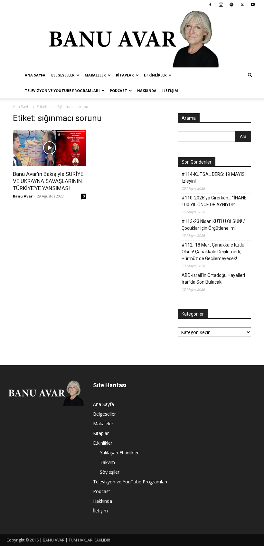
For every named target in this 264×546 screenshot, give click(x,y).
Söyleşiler (109, 472)
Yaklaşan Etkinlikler (119, 453)
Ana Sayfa (35, 75)
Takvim (107, 462)
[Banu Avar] (132, 38)
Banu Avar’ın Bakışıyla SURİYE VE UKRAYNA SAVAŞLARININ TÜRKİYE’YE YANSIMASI (48, 181)
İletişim (170, 90)
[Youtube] (253, 4)
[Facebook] (210, 4)
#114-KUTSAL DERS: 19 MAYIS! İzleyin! (214, 178)
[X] (242, 4)
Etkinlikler (155, 75)
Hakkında (146, 90)
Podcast (118, 90)
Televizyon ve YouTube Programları (62, 90)
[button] (250, 75)
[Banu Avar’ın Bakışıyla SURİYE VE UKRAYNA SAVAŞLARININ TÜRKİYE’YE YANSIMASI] (49, 148)
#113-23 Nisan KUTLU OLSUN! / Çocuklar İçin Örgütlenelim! (213, 225)
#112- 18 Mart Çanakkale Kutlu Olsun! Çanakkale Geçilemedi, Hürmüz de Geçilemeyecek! (213, 251)
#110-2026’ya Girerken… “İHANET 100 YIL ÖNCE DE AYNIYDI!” (216, 201)
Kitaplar (125, 75)
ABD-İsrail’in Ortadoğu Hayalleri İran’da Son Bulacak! (213, 279)
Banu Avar (23, 196)
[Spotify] (231, 4)
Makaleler (95, 75)
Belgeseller (63, 75)
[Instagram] (221, 4)
